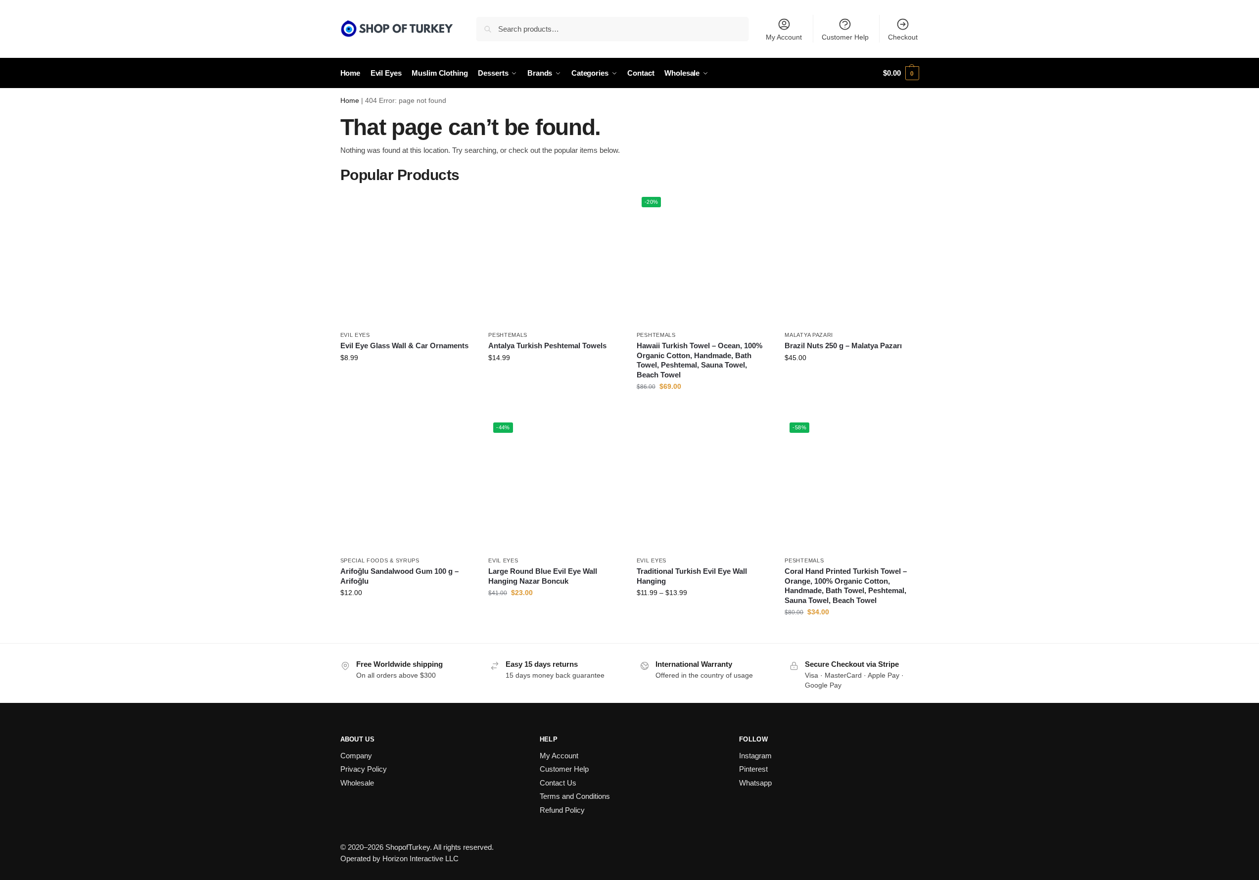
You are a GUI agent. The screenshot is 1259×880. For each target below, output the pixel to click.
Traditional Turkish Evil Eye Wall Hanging (692, 576)
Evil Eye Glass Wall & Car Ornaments (404, 345)
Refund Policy (562, 810)
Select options (406, 379)
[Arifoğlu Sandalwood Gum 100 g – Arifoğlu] (407, 484)
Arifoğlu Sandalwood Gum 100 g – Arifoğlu (399, 576)
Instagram (755, 755)
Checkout (903, 37)
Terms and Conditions (575, 796)
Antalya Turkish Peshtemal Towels (547, 345)
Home (349, 100)
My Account (784, 37)
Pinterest (753, 769)
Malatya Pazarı (809, 335)
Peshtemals (507, 335)
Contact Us (558, 783)
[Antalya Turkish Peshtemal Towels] (555, 258)
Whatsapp (755, 783)
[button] (901, 73)
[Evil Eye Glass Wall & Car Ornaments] (407, 258)
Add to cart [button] (703, 408)
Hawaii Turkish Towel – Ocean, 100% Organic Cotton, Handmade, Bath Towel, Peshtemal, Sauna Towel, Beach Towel (699, 360)
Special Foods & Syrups (380, 560)
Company (356, 755)
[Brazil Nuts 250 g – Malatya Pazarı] (851, 258)
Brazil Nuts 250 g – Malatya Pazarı (843, 345)
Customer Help (845, 37)
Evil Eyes (355, 335)
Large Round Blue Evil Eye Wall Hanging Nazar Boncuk (542, 576)
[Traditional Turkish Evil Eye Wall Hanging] (703, 484)
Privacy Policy (363, 769)
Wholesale (357, 783)
